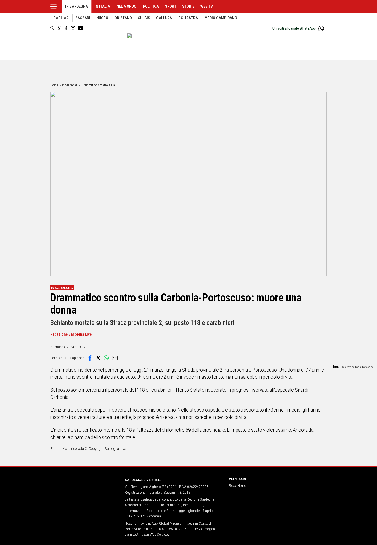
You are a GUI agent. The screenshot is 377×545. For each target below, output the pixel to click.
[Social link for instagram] (73, 28)
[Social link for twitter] (59, 28)
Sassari (82, 18)
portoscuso (367, 366)
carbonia (356, 366)
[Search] (52, 28)
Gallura (164, 18)
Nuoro (102, 18)
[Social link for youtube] (80, 28)
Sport (170, 6)
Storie (188, 6)
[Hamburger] (53, 6)
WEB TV (206, 6)
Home (54, 85)
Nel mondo (126, 6)
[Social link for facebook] (66, 28)
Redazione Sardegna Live (71, 334)
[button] (90, 358)
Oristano (123, 18)
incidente (346, 366)
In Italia (102, 6)
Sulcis (144, 18)
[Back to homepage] (84, 490)
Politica (151, 6)
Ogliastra (188, 18)
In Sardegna (76, 6)
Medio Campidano (221, 18)
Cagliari (61, 18)
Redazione (237, 485)
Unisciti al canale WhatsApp (294, 28)
